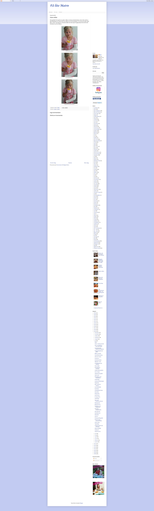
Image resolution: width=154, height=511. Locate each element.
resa (94, 210)
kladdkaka (96, 166)
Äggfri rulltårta (101, 271)
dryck (95, 122)
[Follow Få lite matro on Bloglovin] (97, 103)
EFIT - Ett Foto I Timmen (98, 385)
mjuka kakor (96, 189)
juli (95, 340)
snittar (95, 225)
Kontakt (60, 12)
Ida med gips (97, 371)
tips (94, 235)
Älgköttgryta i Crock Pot (101, 296)
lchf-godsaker (96, 179)
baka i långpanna (97, 110)
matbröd (95, 185)
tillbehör (95, 232)
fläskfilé (95, 137)
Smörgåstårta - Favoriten (97, 368)
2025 (95, 314)
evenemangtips (97, 129)
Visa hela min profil (96, 63)
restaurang (96, 212)
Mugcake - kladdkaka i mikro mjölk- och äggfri (101, 261)
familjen (55, 109)
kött (94, 170)
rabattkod (95, 208)
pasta (95, 196)
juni (96, 433)
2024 (95, 316)
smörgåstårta (96, 222)
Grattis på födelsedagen (99, 381)
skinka (95, 218)
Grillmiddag (97, 398)
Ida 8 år (96, 416)
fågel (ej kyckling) (97, 140)
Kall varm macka (98, 356)
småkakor (95, 220)
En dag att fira (97, 396)
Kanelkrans (97, 358)
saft (94, 213)
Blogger (81, 503)
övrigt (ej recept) (97, 248)
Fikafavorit (97, 429)
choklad (95, 119)
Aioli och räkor (100, 302)
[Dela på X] (64, 107)
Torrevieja (95, 236)
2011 (95, 448)
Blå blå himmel (97, 404)
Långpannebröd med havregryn (99, 426)
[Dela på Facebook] (66, 107)
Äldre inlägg (86, 162)
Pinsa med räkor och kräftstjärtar (101, 278)
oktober (96, 335)
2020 (95, 322)
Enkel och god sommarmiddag (98, 420)
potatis (95, 202)
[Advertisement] (69, 152)
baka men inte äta (97, 112)
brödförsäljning (96, 116)
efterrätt (95, 126)
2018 (95, 326)
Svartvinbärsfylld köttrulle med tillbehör (99, 349)
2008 (95, 453)
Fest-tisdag (101, 283)
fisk (94, 136)
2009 (95, 452)
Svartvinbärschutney (99, 355)
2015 (95, 331)
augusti (96, 339)
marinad (95, 182)
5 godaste (96, 107)
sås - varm (96, 230)
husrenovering (96, 153)
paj (94, 193)
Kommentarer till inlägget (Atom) (63, 164)
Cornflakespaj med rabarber (98, 364)
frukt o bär (96, 139)
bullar (95, 117)
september (97, 337)
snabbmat (96, 223)
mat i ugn (95, 183)
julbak (95, 157)
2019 (95, 324)
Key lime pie (97, 395)
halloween (96, 149)
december (97, 332)
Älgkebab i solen (98, 361)
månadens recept (97, 192)
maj (96, 435)
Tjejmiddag (97, 423)
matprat (95, 186)
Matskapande (97, 402)
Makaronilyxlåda (98, 428)
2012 (95, 447)
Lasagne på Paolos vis (98, 307)
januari (96, 441)
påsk (95, 206)
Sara (100, 54)
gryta (95, 147)
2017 (95, 327)
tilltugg (95, 233)
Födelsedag (97, 379)
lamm (95, 173)
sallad (95, 215)
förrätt (95, 142)
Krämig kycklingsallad (99, 418)
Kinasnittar (97, 391)
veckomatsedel (96, 240)
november (97, 334)
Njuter (96, 342)
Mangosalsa (97, 393)
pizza (95, 199)
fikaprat (95, 133)
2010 (95, 450)
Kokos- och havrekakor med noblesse (101, 254)
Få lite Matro (59, 6)
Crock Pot (95, 120)
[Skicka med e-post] (62, 107)
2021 (95, 321)
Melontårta (97, 414)
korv (94, 167)
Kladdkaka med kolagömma (98, 407)
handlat (58, 109)
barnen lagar (96, 113)
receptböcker (96, 209)
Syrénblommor (97, 413)
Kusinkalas (97, 388)
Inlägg (95, 458)
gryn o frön (96, 146)
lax (94, 175)
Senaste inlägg (53, 162)
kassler (95, 165)
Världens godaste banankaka (101, 266)
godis (95, 143)
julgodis (95, 159)
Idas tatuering (97, 411)
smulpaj (95, 219)
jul (94, 156)
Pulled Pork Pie (98, 431)
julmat (95, 162)
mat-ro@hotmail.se (96, 68)
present (95, 203)
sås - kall (95, 229)
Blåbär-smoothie (98, 353)
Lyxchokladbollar (98, 387)
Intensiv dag (97, 422)
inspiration (96, 155)
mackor (95, 180)
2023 (95, 317)
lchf (94, 176)
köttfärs (95, 172)
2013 (95, 445)
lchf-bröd (95, 177)
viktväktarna (96, 243)
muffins (95, 190)
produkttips (96, 205)
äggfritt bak (96, 246)
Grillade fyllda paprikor (99, 370)
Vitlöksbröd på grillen (99, 373)
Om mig (55, 12)
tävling (95, 239)
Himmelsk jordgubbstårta (98, 409)
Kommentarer (97, 460)
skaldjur (95, 216)
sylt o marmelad (97, 228)
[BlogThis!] (63, 107)
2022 (95, 319)
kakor (95, 163)
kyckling (95, 169)
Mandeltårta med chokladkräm (98, 377)
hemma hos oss (97, 152)
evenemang (96, 127)
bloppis (95, 114)
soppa (95, 226)
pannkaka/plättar (97, 195)
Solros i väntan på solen (99, 343)
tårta (94, 238)
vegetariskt (96, 242)
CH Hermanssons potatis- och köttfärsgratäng (101, 291)
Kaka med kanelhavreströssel (99, 401)
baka (95, 109)
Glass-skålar (97, 365)
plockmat (95, 200)
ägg (94, 245)
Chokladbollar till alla (99, 390)
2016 (95, 329)
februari (96, 440)
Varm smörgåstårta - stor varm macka (99, 346)
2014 (95, 443)
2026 (95, 313)
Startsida (50, 12)
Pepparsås (97, 382)
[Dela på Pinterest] (67, 107)
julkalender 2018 (97, 160)
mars (96, 438)
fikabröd (95, 132)
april (96, 436)
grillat (95, 145)
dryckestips (96, 123)
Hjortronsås (97, 375)
